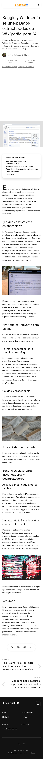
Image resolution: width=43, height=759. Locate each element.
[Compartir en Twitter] (12, 647)
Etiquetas (25, 724)
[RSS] (24, 743)
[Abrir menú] (5, 5)
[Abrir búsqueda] (38, 5)
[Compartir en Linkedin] (25, 647)
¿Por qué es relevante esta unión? (20, 166)
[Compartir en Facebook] (18, 647)
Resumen (10, 174)
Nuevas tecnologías (9, 67)
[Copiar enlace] (31, 647)
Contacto (25, 717)
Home (4, 712)
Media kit (5, 717)
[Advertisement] (21, 97)
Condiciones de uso (9, 729)
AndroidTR (10, 703)
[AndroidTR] (21, 5)
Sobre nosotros (27, 712)
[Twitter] (19, 743)
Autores (5, 724)
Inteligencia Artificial (26, 67)
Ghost (33, 753)
